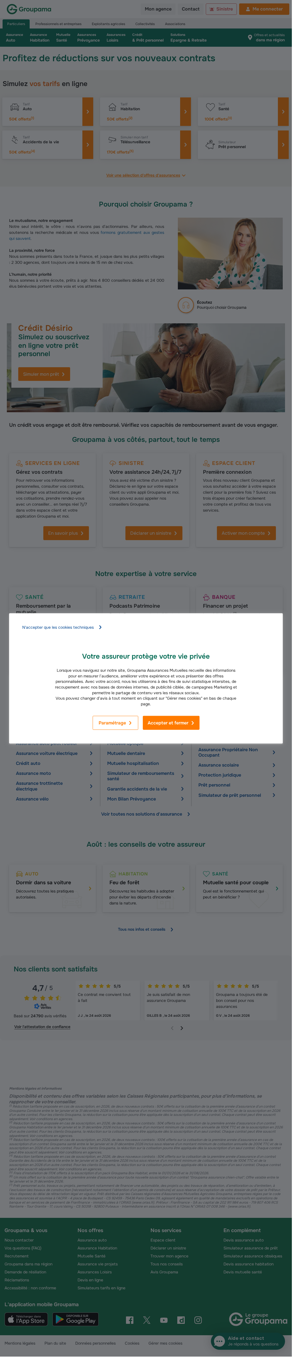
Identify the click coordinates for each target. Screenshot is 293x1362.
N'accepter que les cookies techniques (58, 627)
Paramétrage (112, 723)
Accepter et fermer (168, 723)
